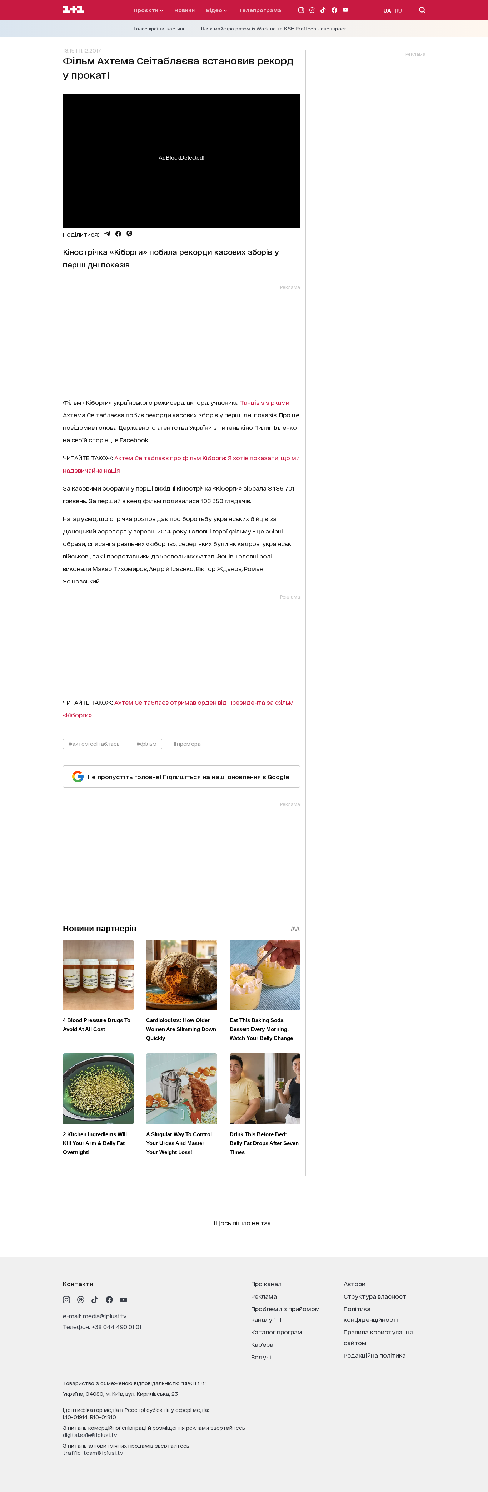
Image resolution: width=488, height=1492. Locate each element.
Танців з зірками (264, 402)
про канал (266, 1283)
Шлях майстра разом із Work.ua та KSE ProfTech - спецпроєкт (273, 28)
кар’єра (262, 1344)
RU (398, 10)
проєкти (147, 10)
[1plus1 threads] (80, 1299)
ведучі (261, 1356)
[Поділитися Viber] (129, 234)
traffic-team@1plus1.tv (93, 1452)
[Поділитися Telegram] (107, 233)
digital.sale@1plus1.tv (90, 1435)
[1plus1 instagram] (66, 1299)
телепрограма (260, 10)
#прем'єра (187, 743)
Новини (184, 10)
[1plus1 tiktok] (95, 1299)
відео (215, 10)
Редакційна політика (375, 1354)
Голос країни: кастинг (159, 28)
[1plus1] (73, 10)
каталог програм (276, 1331)
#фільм (146, 743)
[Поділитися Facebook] (118, 234)
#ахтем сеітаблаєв (94, 743)
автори (354, 1283)
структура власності (376, 1295)
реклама (264, 1295)
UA (387, 10)
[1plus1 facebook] (109, 1299)
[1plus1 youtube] (123, 1299)
